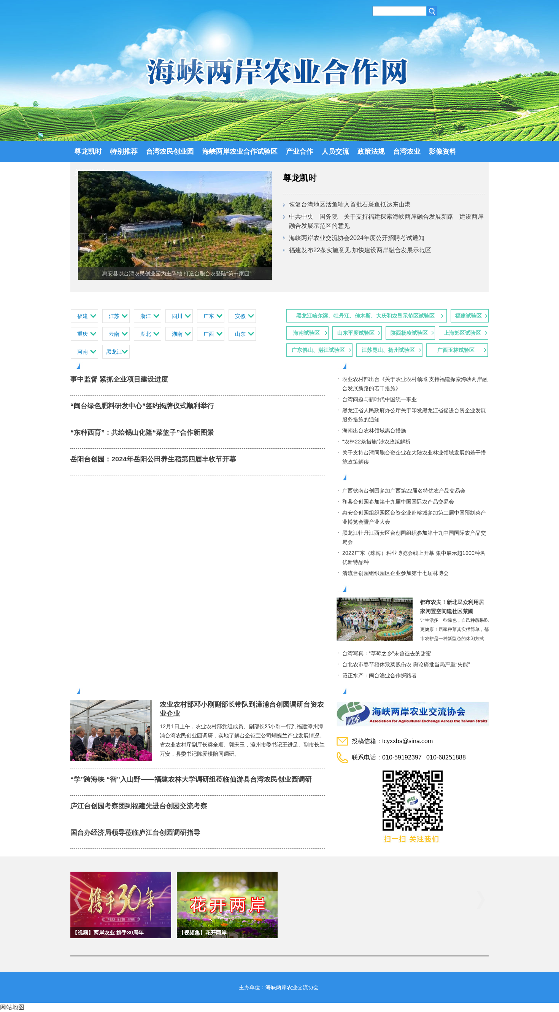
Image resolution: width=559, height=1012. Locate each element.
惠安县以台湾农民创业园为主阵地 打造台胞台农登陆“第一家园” (176, 273)
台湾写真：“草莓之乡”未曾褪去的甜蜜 (386, 653)
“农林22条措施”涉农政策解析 (376, 441)
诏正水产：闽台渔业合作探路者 (379, 675)
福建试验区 (468, 316)
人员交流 (335, 151)
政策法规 (371, 151)
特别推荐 (124, 151)
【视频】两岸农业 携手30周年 (108, 932)
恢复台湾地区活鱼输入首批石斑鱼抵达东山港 (350, 204)
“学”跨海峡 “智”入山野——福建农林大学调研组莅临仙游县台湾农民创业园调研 (191, 779)
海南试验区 (306, 333)
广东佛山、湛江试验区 (318, 350)
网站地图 (12, 1007)
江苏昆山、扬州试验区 (388, 350)
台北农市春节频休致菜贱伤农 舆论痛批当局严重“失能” (406, 664)
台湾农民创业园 (170, 151)
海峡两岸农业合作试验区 (240, 151)
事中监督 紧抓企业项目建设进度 (119, 379)
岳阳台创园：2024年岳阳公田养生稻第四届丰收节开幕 (153, 459)
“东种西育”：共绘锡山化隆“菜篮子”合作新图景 (142, 432)
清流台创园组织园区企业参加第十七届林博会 (395, 573)
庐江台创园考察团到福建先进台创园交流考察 (138, 806)
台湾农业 (407, 151)
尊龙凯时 (88, 151)
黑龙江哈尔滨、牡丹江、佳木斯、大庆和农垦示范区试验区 (365, 316)
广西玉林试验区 (456, 350)
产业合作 (299, 151)
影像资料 (442, 151)
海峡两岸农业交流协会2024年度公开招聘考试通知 (356, 238)
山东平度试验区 (356, 333)
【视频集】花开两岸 (203, 932)
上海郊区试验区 (462, 333)
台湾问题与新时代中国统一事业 (379, 399)
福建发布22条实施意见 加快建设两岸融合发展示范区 (360, 250)
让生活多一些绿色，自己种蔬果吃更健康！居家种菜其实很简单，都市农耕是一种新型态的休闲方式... (454, 629)
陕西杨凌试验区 (409, 333)
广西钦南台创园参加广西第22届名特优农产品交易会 (403, 491)
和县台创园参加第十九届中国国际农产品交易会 (398, 502)
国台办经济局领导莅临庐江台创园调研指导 (135, 832)
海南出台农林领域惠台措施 (374, 430)
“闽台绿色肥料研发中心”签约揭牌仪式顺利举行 (142, 406)
